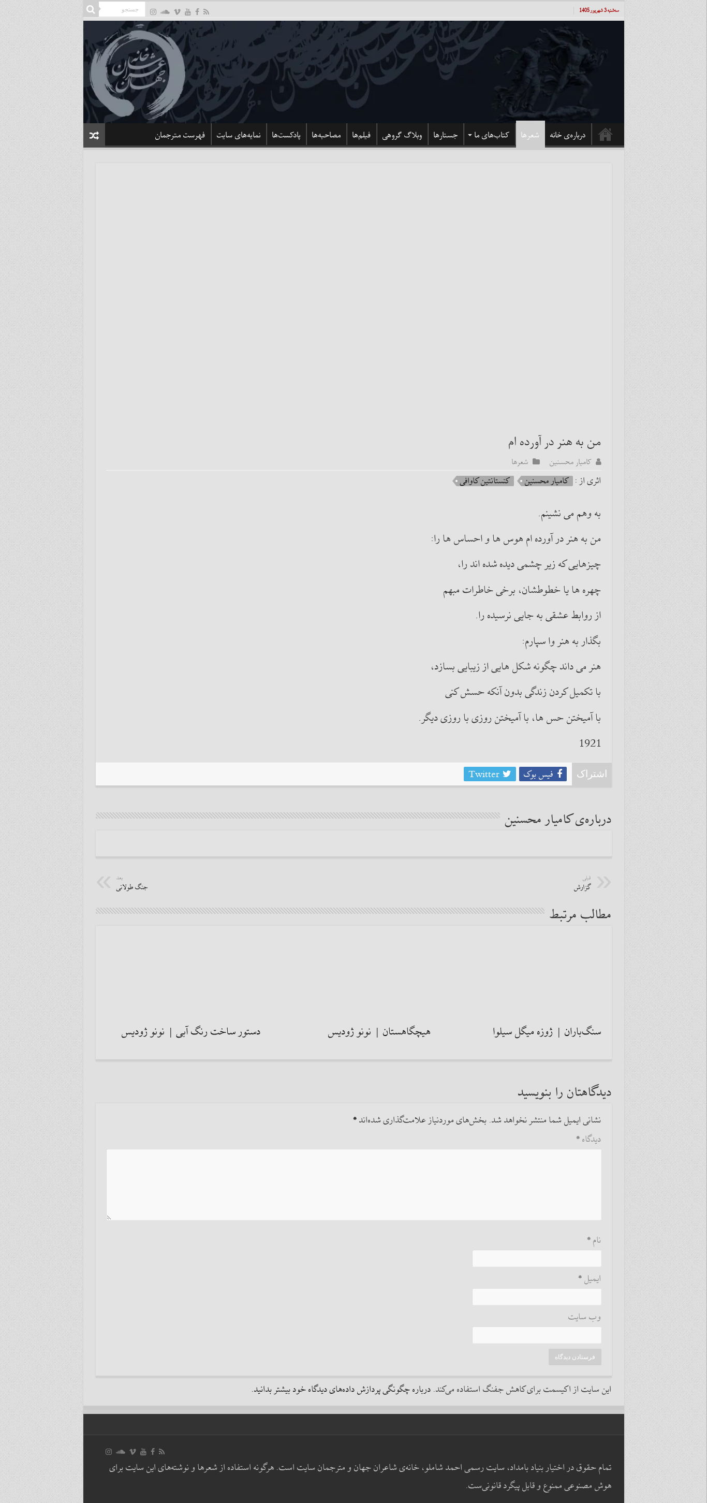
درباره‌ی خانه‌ (568, 135)
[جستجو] (91, 9)
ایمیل (589, 1279)
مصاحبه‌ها (326, 135)
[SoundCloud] (165, 12)
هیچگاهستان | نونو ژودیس (379, 1032)
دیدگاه (588, 1140)
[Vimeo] (177, 12)
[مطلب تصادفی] (94, 135)
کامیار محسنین (571, 462)
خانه (605, 134)
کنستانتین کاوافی (485, 481)
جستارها (446, 135)
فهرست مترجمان (180, 135)
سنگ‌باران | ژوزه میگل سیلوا (547, 1032)
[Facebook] (197, 12)
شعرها (530, 135)
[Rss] (206, 12)
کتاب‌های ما (492, 135)
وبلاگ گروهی (402, 135)
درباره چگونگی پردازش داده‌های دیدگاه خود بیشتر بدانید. (341, 1390)
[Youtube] (188, 12)
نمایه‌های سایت (239, 135)
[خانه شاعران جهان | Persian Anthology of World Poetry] (353, 70)
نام (594, 1241)
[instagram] (153, 12)
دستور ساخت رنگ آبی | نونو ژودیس (191, 1032)
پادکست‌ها (286, 135)
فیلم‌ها (361, 135)
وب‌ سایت (584, 1317)
